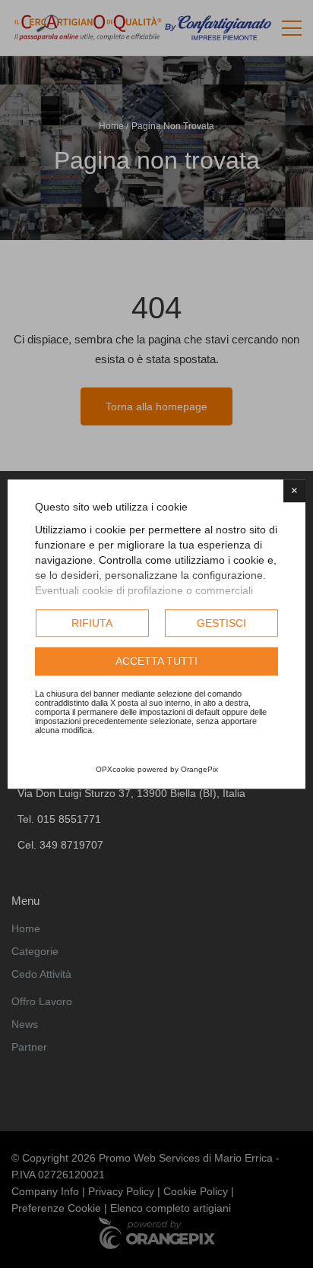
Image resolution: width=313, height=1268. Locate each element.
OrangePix (199, 769)
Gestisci (221, 623)
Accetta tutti (156, 662)
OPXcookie (115, 769)
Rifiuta (91, 623)
